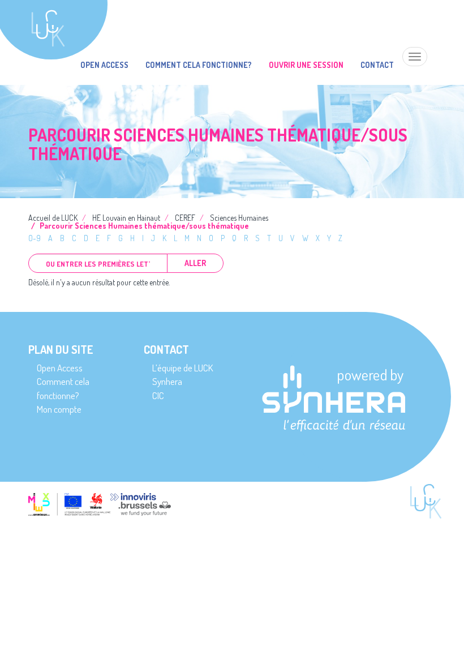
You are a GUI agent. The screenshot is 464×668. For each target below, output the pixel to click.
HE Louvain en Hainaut (126, 217)
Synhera (167, 381)
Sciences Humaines (239, 217)
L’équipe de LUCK (182, 368)
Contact (377, 65)
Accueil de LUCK (53, 217)
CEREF (185, 217)
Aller (195, 263)
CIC (158, 395)
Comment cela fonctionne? (198, 65)
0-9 (34, 238)
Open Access (104, 65)
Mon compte (59, 409)
